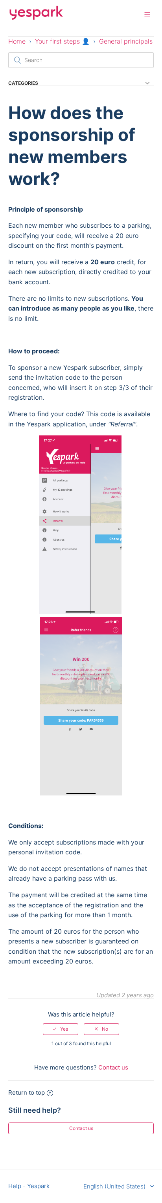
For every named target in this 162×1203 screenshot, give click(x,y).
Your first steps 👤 (62, 41)
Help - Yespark (29, 1186)
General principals (126, 41)
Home (17, 41)
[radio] (60, 1029)
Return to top (26, 1092)
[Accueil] (36, 18)
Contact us (113, 1067)
